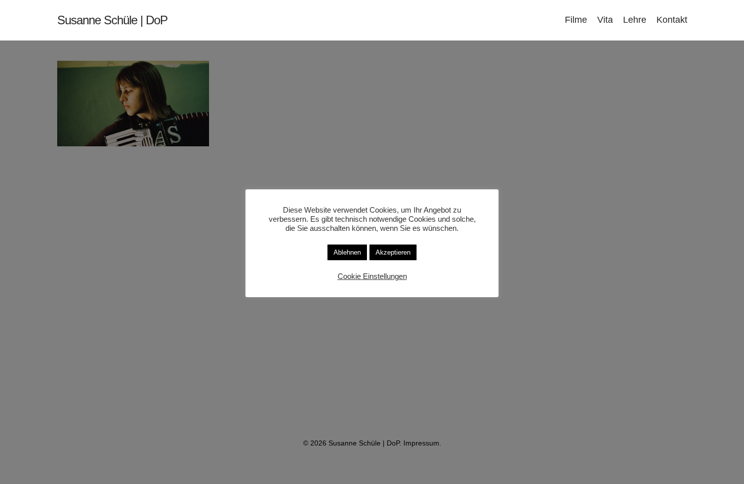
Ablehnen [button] (347, 252)
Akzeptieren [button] (393, 252)
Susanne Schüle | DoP (112, 20)
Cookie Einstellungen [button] (372, 276)
